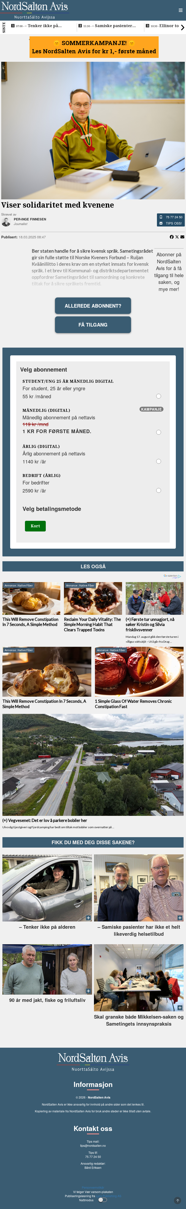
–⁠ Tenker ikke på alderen (37, 26)
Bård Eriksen (93, 1167)
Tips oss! (174, 223)
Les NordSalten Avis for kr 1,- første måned (94, 51)
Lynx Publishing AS (108, 1196)
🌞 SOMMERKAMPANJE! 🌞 (94, 43)
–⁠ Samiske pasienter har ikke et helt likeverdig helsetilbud (110, 26)
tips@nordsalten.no (93, 1145)
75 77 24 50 (174, 217)
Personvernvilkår (93, 1187)
